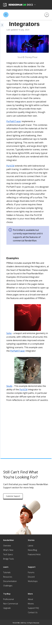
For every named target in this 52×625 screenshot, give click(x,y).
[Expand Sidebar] (2, 239)
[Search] (47, 15)
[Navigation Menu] (6, 14)
